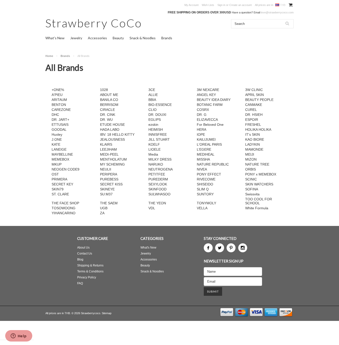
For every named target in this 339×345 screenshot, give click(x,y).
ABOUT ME (109, 95)
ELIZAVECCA (207, 120)
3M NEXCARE (208, 90)
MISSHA (203, 159)
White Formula (256, 208)
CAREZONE (61, 110)
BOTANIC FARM (210, 105)
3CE (151, 90)
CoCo (93, 23)
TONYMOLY (206, 203)
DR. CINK (107, 115)
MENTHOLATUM (113, 159)
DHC (55, 115)
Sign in (221, 4)
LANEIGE (59, 149)
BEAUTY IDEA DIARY (214, 100)
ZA (102, 213)
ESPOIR (251, 120)
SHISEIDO (205, 184)
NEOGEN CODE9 (65, 169)
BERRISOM (109, 105)
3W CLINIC (254, 90)
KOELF (154, 144)
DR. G (201, 115)
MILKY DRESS (159, 159)
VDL (151, 208)
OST (55, 174)
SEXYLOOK (157, 184)
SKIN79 (58, 189)
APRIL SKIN (254, 95)
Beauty (118, 38)
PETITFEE (156, 174)
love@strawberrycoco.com (277, 12)
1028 (104, 90)
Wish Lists (208, 4)
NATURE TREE (257, 164)
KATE (56, 144)
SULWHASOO (159, 194)
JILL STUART (159, 139)
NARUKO (155, 164)
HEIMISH (155, 129)
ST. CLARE (60, 194)
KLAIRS (106, 144)
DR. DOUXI (157, 115)
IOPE (201, 134)
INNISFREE (157, 134)
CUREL (251, 110)
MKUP (57, 164)
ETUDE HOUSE (112, 125)
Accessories (97, 38)
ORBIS (250, 169)
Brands (166, 38)
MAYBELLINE (62, 154)
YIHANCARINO (63, 213)
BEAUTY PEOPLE (259, 100)
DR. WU (106, 120)
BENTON (59, 105)
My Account (191, 4)
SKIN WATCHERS (259, 184)
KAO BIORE (254, 139)
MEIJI (249, 154)
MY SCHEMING (112, 164)
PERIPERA (108, 174)
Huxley (57, 134)
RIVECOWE (206, 179)
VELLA (202, 208)
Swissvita (252, 194)
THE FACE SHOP (65, 203)
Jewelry (76, 38)
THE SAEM (109, 203)
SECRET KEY (62, 184)
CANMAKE (253, 105)
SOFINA (251, 189)
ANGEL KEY (206, 95)
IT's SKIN (252, 134)
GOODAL (59, 129)
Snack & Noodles (143, 38)
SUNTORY (205, 194)
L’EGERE (204, 149)
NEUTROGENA (160, 169)
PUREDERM (158, 179)
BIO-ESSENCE (160, 105)
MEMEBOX (60, 159)
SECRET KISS (111, 184)
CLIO (152, 110)
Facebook (208, 247)
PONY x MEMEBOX (260, 174)
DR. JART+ (60, 120)
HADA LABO (109, 129)
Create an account (240, 4)
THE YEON (157, 203)
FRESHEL (253, 125)
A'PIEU (57, 95)
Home (49, 55)
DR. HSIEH (254, 115)
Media (153, 154)
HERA (201, 129)
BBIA (152, 100)
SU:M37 (106, 194)
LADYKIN (252, 144)
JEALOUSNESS (112, 139)
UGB (103, 208)
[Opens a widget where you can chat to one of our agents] (18, 336)
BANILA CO (109, 100)
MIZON (251, 159)
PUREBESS (109, 179)
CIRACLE (107, 110)
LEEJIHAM (108, 149)
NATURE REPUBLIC (213, 164)
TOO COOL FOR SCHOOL (258, 201)
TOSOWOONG (63, 208)
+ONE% (58, 90)
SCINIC (251, 179)
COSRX (203, 110)
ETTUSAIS (60, 125)
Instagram (242, 247)
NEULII (105, 169)
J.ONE (57, 139)
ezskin (153, 125)
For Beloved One (210, 125)
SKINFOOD (157, 189)
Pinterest (231, 247)
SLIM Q (203, 189)
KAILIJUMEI (206, 139)
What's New (55, 38)
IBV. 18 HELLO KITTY (117, 134)
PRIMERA (59, 179)
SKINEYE (107, 189)
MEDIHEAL (205, 154)
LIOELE (154, 149)
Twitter (219, 247)
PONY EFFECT (209, 174)
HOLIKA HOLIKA (258, 129)
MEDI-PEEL (109, 154)
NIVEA (202, 169)
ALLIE (153, 95)
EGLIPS (154, 120)
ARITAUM (59, 100)
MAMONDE (254, 149)
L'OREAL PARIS (209, 144)
